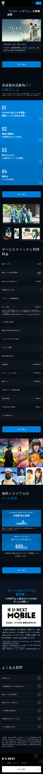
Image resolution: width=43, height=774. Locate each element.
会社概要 (9, 762)
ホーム (3, 762)
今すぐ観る (21, 64)
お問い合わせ (24, 762)
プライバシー (16, 762)
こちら (31, 314)
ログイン (38, 3)
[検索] (33, 3)
